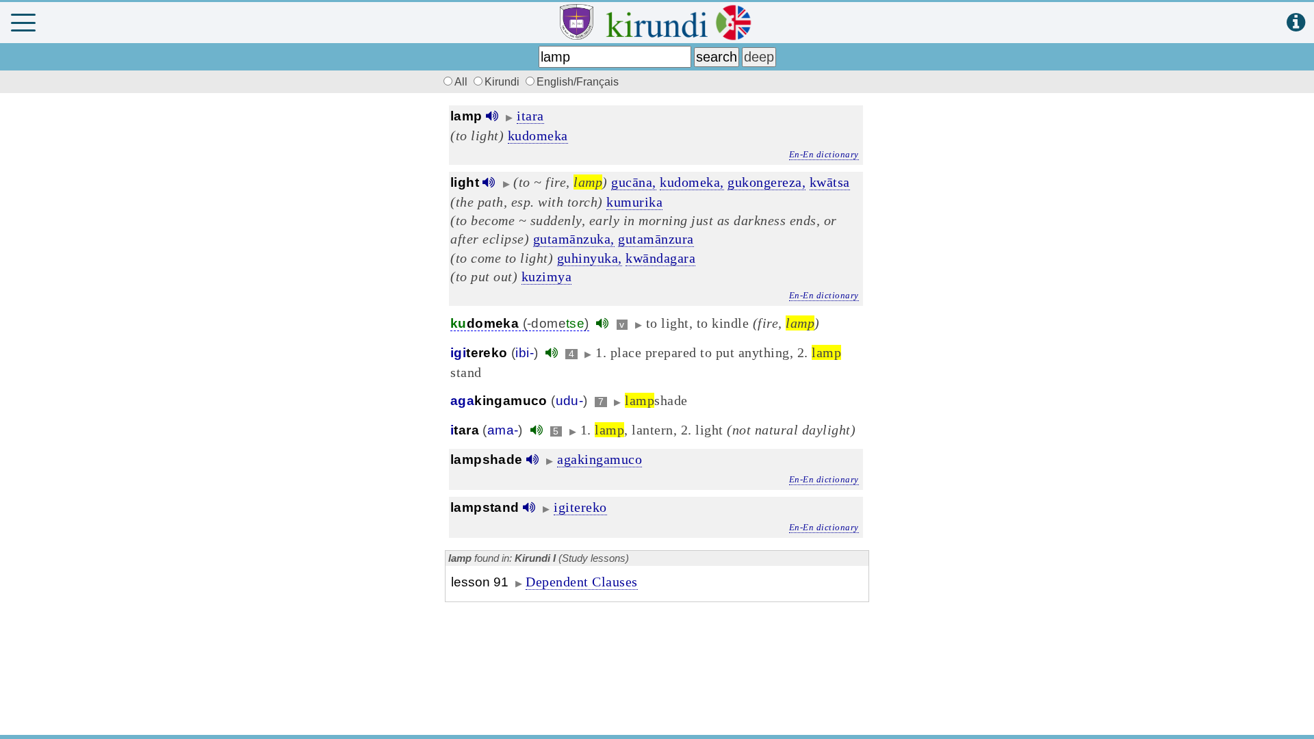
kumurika (634, 201)
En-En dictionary (824, 154)
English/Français (578, 82)
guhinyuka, (589, 257)
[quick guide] (1296, 23)
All (462, 82)
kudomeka (538, 135)
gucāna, (633, 182)
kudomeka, (692, 182)
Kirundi (503, 82)
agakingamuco (599, 459)
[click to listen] (492, 115)
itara (530, 115)
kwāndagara (660, 257)
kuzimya (546, 276)
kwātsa (830, 182)
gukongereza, (766, 182)
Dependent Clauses (582, 581)
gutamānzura (656, 238)
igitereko (580, 507)
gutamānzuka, (574, 238)
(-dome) (519, 323)
